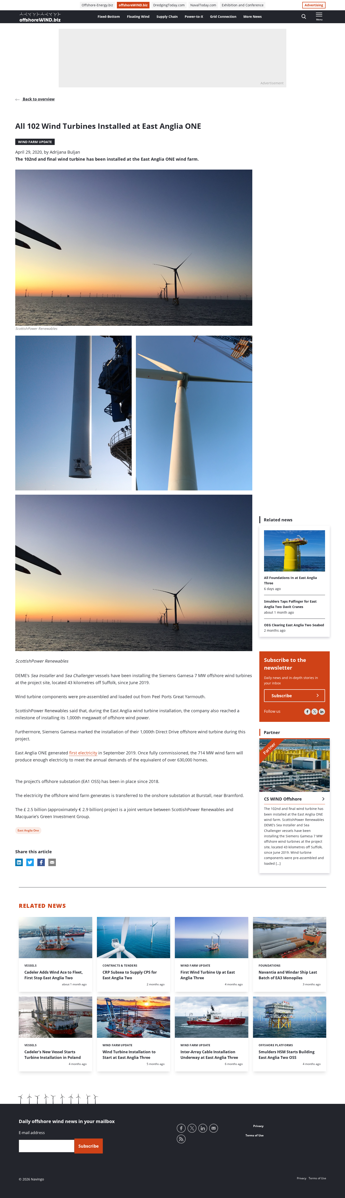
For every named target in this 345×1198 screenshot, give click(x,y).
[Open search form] (304, 16)
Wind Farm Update (35, 142)
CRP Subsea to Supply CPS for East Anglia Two (130, 975)
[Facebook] (307, 711)
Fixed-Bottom (109, 16)
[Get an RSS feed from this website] (181, 1139)
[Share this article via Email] (52, 862)
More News (252, 16)
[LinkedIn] (322, 711)
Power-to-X (194, 16)
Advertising (314, 5)
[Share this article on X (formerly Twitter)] (30, 862)
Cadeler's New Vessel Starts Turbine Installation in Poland (52, 1054)
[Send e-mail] (213, 1128)
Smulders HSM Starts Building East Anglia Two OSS (286, 1054)
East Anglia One (28, 831)
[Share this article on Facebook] (41, 862)
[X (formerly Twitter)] (314, 711)
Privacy (258, 1126)
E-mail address (32, 1132)
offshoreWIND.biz (133, 5)
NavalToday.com (203, 5)
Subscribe (282, 695)
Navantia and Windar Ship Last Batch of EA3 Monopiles (288, 975)
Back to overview (38, 99)
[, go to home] (40, 17)
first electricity (83, 753)
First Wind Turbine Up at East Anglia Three (207, 975)
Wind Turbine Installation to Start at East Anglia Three (129, 1054)
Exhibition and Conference (243, 5)
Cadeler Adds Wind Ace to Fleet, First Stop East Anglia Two (53, 975)
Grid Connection (223, 16)
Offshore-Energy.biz (97, 5)
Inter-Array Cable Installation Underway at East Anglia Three (209, 1054)
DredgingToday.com (169, 5)
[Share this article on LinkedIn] (19, 862)
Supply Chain (167, 16)
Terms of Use (254, 1135)
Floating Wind (138, 16)
